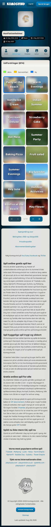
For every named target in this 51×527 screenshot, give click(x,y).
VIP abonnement (17, 401)
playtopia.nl (20, 465)
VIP (17, 424)
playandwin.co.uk (26, 462)
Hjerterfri (10, 454)
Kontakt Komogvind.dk (25, 509)
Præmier (21, 407)
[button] (46, 52)
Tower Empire (39, 454)
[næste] (33, 219)
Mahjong (17, 451)
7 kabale (9, 451)
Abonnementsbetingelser (25, 246)
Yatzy (30, 451)
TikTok (43, 255)
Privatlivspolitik (25, 241)
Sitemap (25, 515)
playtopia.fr (31, 465)
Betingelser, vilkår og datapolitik (25, 236)
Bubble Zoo (20, 454)
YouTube (25, 255)
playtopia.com (11, 462)
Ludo (24, 451)
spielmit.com (39, 462)
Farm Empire (39, 451)
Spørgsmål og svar (25, 231)
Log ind (30, 4)
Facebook (34, 255)
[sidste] (39, 219)
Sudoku (29, 454)
